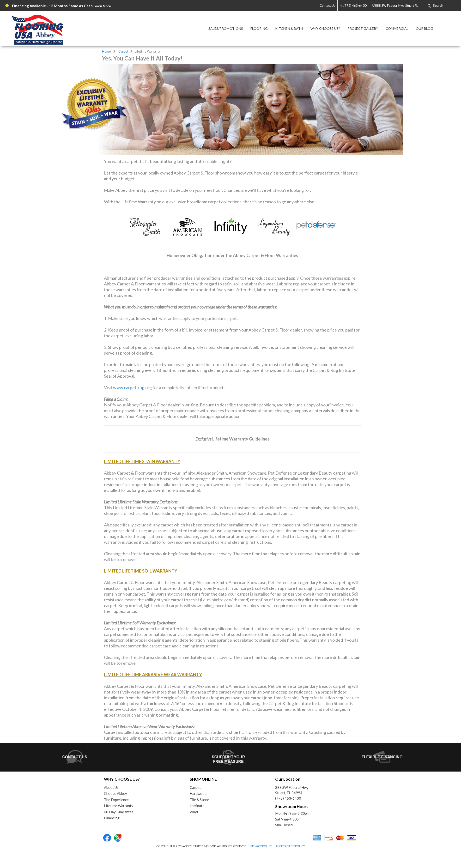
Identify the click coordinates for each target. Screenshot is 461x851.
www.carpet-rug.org (132, 387)
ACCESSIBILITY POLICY (290, 846)
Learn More (102, 6)
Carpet (123, 51)
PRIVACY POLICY (261, 846)
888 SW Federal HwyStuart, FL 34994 (292, 790)
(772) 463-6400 (288, 798)
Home (106, 51)
